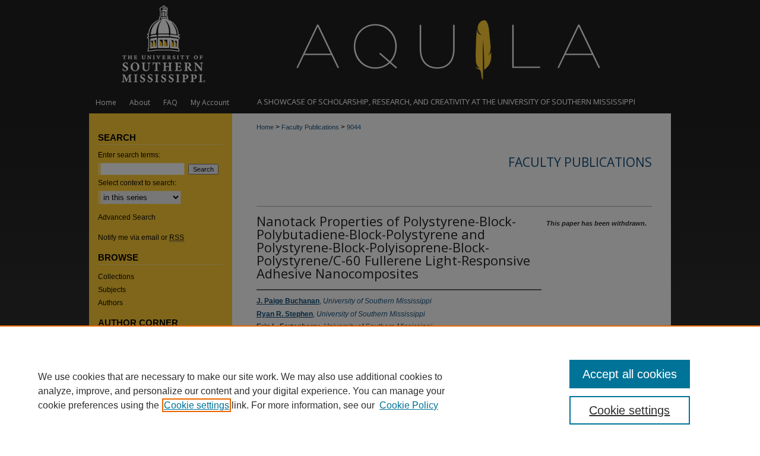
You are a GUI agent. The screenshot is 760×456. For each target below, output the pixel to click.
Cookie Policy (408, 405)
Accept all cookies (629, 374)
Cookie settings (196, 405)
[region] (380, 390)
